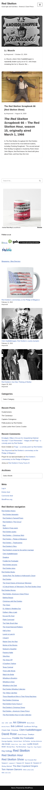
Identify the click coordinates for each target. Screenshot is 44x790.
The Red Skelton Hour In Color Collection (17, 715)
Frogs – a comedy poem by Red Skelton (28, 447)
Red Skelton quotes (9, 532)
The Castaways (7, 415)
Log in (4, 488)
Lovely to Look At (9, 634)
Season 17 (37, 763)
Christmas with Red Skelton (12, 601)
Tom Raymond (7, 450)
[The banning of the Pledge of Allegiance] (22, 228)
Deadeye (6, 557)
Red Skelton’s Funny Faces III (18, 463)
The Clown (6, 605)
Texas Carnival (8, 667)
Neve (13, 788)
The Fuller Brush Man (10, 623)
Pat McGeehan (21, 747)
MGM (4, 747)
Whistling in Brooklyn (10, 678)
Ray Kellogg (7, 751)
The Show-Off (7, 660)
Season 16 (28, 763)
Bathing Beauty (8, 598)
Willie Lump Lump (6, 772)
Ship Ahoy (6, 656)
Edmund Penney (6, 738)
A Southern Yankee (9, 663)
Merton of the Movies (10, 645)
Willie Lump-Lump (28, 770)
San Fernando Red (30, 760)
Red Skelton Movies (9, 590)
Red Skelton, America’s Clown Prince (16, 594)
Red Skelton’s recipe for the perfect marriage (18, 550)
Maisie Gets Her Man (10, 641)
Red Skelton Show (13, 759)
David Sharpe (22, 734)
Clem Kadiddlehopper (10, 554)
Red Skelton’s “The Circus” (12, 522)
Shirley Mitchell (7, 766)
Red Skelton (7, 579)
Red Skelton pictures (10, 565)
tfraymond (9, 54)
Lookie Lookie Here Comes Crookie (14, 426)
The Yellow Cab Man (10, 693)
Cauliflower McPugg (30, 726)
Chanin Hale (6, 730)
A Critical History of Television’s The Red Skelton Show (22, 587)
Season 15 (20, 763)
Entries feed (6, 492)
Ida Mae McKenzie (36, 741)
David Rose (9, 734)
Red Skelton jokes (9, 568)
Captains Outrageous (9, 419)
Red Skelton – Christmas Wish (13, 535)
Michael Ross (11, 747)
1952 (3, 723)
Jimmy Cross (14, 744)
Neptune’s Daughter (10, 649)
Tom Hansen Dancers (12, 769)
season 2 (12, 763)
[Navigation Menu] (39, 4)
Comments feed (7, 496)
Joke (20, 744)
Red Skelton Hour (12, 755)
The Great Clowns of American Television (17, 583)
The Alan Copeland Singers (25, 766)
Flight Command (8, 619)
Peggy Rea (30, 747)
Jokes (24, 744)
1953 (6, 723)
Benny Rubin (30, 723)
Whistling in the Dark (10, 685)
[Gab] (15, 243)
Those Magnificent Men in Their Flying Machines (19, 696)
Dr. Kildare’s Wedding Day (12, 608)
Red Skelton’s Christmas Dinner (14, 707)
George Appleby (7, 741)
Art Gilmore (19, 722)
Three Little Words (9, 671)
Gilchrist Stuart (17, 741)
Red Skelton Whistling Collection (14, 689)
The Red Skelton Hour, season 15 (21, 126)
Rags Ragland (37, 747)
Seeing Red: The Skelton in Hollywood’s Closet (19, 576)
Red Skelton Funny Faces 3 (12, 704)
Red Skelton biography (10, 514)
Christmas (14, 730)
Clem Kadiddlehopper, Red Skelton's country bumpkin (20, 341)
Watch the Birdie (8, 674)
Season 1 (5, 763)
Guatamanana (7, 412)
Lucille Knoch (32, 744)
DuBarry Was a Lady (10, 612)
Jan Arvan (6, 744)
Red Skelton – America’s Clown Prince (16, 711)
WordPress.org (7, 499)
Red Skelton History (9, 511)
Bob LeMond (17, 726)
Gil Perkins (26, 741)
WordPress (29, 788)
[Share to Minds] (5, 243)
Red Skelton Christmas (11, 700)
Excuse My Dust (8, 616)
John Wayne (8, 151)
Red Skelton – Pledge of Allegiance (15, 539)
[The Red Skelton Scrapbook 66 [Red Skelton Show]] (22, 86)
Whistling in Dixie (9, 682)
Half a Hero (7, 630)
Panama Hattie (8, 652)
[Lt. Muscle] (22, 31)
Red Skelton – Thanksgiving (12, 543)
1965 (10, 723)
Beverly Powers (6, 726)
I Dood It (6, 638)
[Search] (40, 180)
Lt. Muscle (9, 50)
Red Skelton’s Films (10, 546)
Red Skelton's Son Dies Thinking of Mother (17, 382)
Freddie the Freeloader (10, 561)
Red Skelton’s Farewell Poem (13, 518)
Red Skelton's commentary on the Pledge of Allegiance (21, 300)
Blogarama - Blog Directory (11, 261)
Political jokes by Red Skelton (12, 423)
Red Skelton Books (8, 572)
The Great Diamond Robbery (13, 627)
